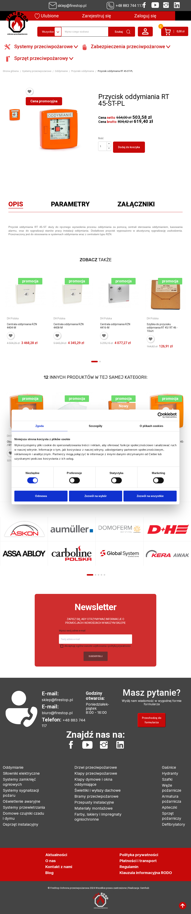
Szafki (167, 779)
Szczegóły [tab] (95, 425)
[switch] (74, 480)
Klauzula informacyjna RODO (146, 872)
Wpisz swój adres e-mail (72, 630)
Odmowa (41, 496)
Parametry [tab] (70, 205)
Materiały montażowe (93, 808)
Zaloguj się (145, 15)
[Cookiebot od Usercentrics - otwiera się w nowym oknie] (160, 415)
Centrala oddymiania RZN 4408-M (69, 326)
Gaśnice (169, 767)
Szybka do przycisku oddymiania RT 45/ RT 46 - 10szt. (162, 327)
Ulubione (49, 15)
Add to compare (9, 356)
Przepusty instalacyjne (94, 802)
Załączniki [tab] (136, 205)
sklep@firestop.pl (72, 5)
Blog (49, 872)
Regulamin (129, 867)
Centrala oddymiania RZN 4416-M (115, 326)
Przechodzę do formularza (151, 720)
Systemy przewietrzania (24, 807)
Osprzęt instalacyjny (20, 824)
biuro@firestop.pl (57, 713)
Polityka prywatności (139, 855)
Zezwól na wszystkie (150, 496)
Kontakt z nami (58, 867)
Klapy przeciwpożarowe (95, 773)
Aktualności (56, 855)
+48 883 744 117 (129, 5)
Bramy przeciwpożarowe (96, 796)
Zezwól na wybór (95, 496)
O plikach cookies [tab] (151, 425)
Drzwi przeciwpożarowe (95, 767)
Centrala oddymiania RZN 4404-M (22, 326)
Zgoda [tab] (39, 425)
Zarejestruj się (96, 15)
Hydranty (170, 773)
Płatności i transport (138, 861)
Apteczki (169, 807)
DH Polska (13, 318)
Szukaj (119, 31)
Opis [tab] (15, 205)
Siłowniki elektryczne (21, 773)
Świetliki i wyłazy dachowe (97, 790)
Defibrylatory (173, 824)
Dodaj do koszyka (129, 147)
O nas (50, 861)
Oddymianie (13, 767)
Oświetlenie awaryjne (21, 801)
